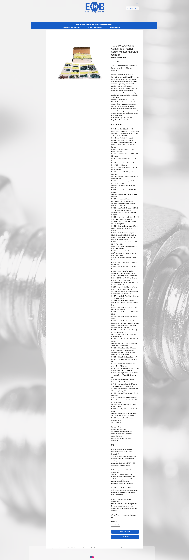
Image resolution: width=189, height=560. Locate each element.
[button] (137, 2)
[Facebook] (91, 557)
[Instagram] (93, 557)
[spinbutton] (116, 524)
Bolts (98, 559)
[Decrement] (113, 524)
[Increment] (119, 524)
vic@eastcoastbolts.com (56, 548)
